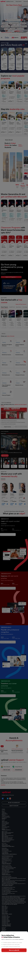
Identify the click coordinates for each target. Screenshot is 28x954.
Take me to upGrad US (14, 950)
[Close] (14, 933)
